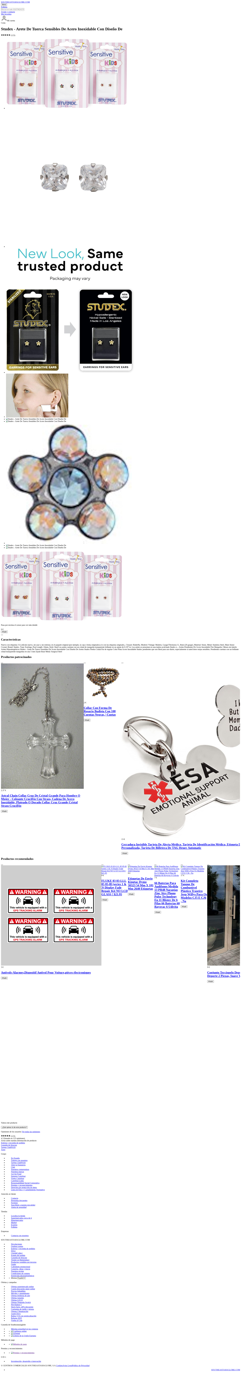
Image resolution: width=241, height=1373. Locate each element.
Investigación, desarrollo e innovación (26, 1361)
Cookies (59, 1365)
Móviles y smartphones (20, 1293)
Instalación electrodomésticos (22, 1276)
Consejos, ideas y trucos (20, 1269)
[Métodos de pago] (19, 1344)
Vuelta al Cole (16, 1320)
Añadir (4, 632)
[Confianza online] (19, 1331)
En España (15, 1158)
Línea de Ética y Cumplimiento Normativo (28, 1190)
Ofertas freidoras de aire (20, 1296)
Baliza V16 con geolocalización (23, 1316)
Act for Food (16, 1174)
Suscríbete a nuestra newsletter (23, 1205)
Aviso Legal (67, 1365)
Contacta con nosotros (20, 1236)
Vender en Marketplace (20, 1260)
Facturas (14, 1203)
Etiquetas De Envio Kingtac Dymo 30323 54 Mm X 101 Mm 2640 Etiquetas (141, 883)
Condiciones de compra (20, 1273)
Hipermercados (17, 1220)
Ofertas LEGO (17, 1300)
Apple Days (16, 1314)
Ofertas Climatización (19, 1311)
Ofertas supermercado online (22, 1287)
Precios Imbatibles (18, 1291)
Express (14, 1225)
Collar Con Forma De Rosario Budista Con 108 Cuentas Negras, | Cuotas (100, 711)
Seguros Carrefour (18, 1176)
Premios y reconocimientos (21, 1185)
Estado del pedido (18, 1255)
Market (14, 1222)
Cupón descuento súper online (23, 1289)
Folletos (4, 7)
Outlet (13, 1264)
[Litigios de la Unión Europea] (23, 1336)
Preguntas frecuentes (19, 1200)
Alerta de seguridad (18, 1207)
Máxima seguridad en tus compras (24, 1329)
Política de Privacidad (80, 1365)
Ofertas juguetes (17, 1298)
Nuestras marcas (17, 1172)
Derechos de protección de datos (24, 1187)
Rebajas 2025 (16, 1318)
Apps (3, 1150)
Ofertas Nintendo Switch (21, 1302)
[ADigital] (15, 1333)
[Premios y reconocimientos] (22, 1353)
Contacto (14, 1198)
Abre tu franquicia (18, 1165)
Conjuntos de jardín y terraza (22, 1309)
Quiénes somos (17, 1246)
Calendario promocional (20, 1267)
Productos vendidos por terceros (23, 1262)
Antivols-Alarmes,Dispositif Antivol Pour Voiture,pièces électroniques (46, 972)
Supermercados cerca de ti (21, 1218)
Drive (13, 1251)
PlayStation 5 (16, 1305)
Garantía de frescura (9, 1145)
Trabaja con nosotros (19, 1160)
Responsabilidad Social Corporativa (25, 1183)
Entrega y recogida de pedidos (13, 1143)
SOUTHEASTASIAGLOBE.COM (15, 2)
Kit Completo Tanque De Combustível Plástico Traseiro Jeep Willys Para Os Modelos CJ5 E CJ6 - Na (194, 891)
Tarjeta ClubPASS (8, 1147)
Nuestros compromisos (20, 1169)
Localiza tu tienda (18, 1216)
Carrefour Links (17, 1181)
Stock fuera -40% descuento (22, 1307)
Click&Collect (16, 1253)
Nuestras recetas (17, 1271)
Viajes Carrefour (17, 1178)
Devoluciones (16, 1244)
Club (13, 1167)
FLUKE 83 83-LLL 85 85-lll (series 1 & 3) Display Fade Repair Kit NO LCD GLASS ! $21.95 (114, 887)
